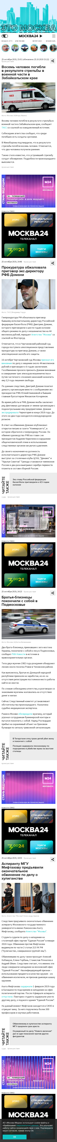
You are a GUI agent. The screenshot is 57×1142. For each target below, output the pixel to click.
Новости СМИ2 (8, 211)
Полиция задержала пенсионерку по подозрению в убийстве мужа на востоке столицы (33, 749)
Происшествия (8, 61)
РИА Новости (18, 654)
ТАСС (4, 127)
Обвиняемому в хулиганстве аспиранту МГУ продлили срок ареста (32, 1025)
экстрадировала (10, 412)
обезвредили (25, 714)
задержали (26, 986)
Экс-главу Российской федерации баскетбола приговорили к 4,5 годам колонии (31, 482)
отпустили (7, 996)
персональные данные (28, 1125)
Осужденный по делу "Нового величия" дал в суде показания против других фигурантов (32, 1034)
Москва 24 (28, 36)
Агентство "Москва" (41, 334)
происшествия (8, 167)
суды (4, 497)
